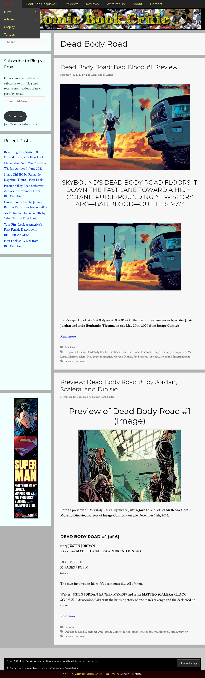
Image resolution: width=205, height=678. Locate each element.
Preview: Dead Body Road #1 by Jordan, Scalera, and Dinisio (118, 385)
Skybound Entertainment (175, 357)
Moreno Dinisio (123, 357)
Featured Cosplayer (41, 4)
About (137, 4)
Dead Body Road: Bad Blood (123, 352)
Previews (71, 4)
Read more (68, 336)
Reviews (92, 4)
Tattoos (9, 34)
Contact (156, 4)
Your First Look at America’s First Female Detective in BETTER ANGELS (23, 229)
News (8, 12)
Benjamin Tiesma (75, 352)
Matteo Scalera (76, 357)
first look (146, 352)
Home (9, 4)
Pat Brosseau (141, 357)
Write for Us (116, 4)
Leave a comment (75, 361)
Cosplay (9, 27)
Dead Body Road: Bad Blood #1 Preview (119, 67)
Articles (9, 19)
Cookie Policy (71, 668)
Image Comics (161, 352)
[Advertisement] (34, 322)
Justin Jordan (178, 352)
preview (154, 357)
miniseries (106, 357)
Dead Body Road (96, 352)
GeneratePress (131, 674)
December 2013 (94, 632)
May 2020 (93, 357)
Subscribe (15, 116)
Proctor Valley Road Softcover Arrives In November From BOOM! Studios (23, 191)
